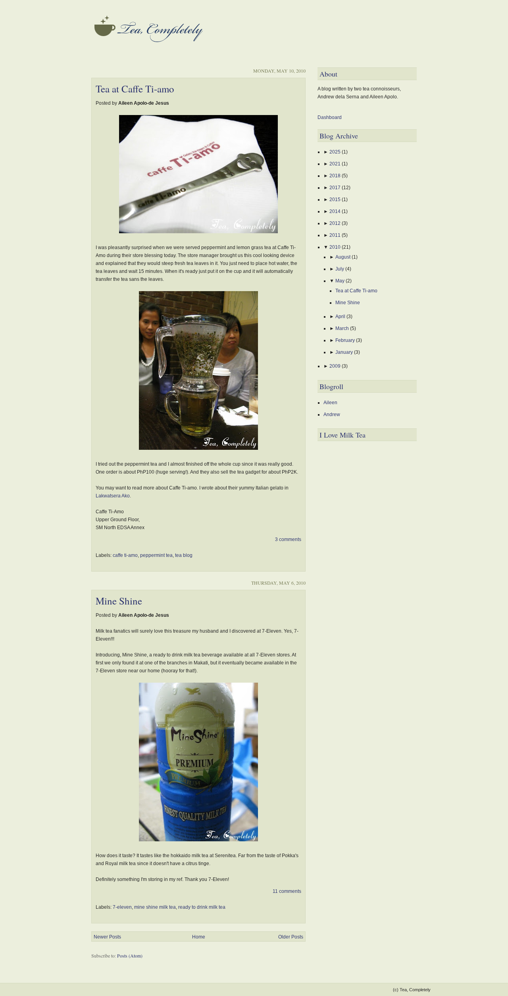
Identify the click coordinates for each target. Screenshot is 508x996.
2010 (335, 247)
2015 (335, 199)
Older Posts (290, 937)
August (343, 257)
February (345, 340)
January (344, 352)
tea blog (183, 555)
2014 (335, 211)
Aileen (330, 402)
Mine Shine (119, 600)
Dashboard (330, 117)
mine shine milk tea (155, 907)
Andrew (331, 414)
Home (198, 937)
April (340, 316)
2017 (335, 187)
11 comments (287, 891)
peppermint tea (156, 555)
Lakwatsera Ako (113, 496)
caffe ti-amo (125, 555)
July (340, 269)
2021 (335, 164)
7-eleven (122, 907)
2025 (335, 152)
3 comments (288, 539)
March (342, 328)
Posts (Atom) (129, 955)
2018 (335, 175)
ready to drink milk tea (201, 907)
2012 (335, 223)
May (340, 281)
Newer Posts (107, 937)
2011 (335, 235)
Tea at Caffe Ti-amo (135, 88)
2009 (335, 366)
